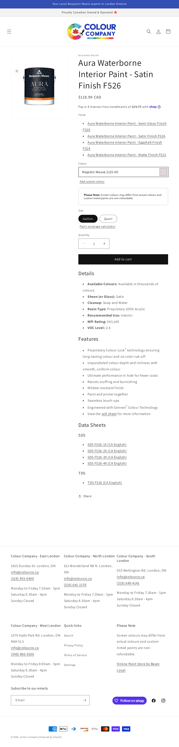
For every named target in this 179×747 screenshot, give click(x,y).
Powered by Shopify (50, 737)
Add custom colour (92, 181)
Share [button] (87, 496)
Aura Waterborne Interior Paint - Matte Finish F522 (127, 154)
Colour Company (30, 737)
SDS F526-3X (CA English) (107, 457)
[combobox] (123, 172)
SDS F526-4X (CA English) (107, 463)
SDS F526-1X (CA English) (107, 444)
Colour (82, 163)
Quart (108, 219)
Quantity (83, 235)
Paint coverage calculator (97, 226)
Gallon (88, 219)
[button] (9, 31)
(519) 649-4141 (128, 583)
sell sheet (109, 414)
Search (69, 635)
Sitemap (70, 665)
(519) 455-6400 (22, 578)
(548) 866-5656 (22, 654)
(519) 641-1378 (75, 585)
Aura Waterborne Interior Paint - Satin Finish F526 (126, 136)
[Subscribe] (84, 700)
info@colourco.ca (25, 572)
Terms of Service (75, 655)
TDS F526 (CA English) (105, 482)
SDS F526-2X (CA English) (107, 451)
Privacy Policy (73, 645)
